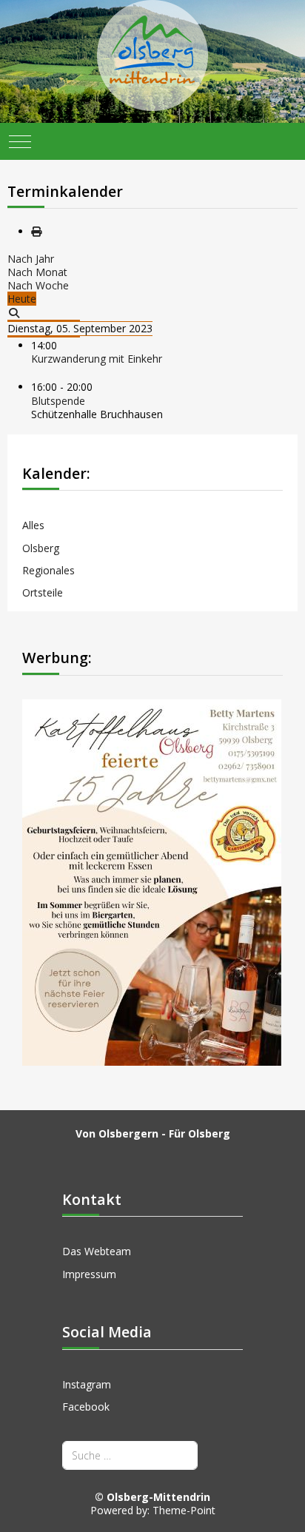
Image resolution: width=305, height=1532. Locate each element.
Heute (21, 299)
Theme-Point (183, 1510)
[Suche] (14, 313)
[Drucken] (36, 231)
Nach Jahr (30, 259)
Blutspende (58, 401)
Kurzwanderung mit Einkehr (96, 359)
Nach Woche (38, 285)
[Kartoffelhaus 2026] (151, 881)
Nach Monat (37, 272)
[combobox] (130, 1455)
